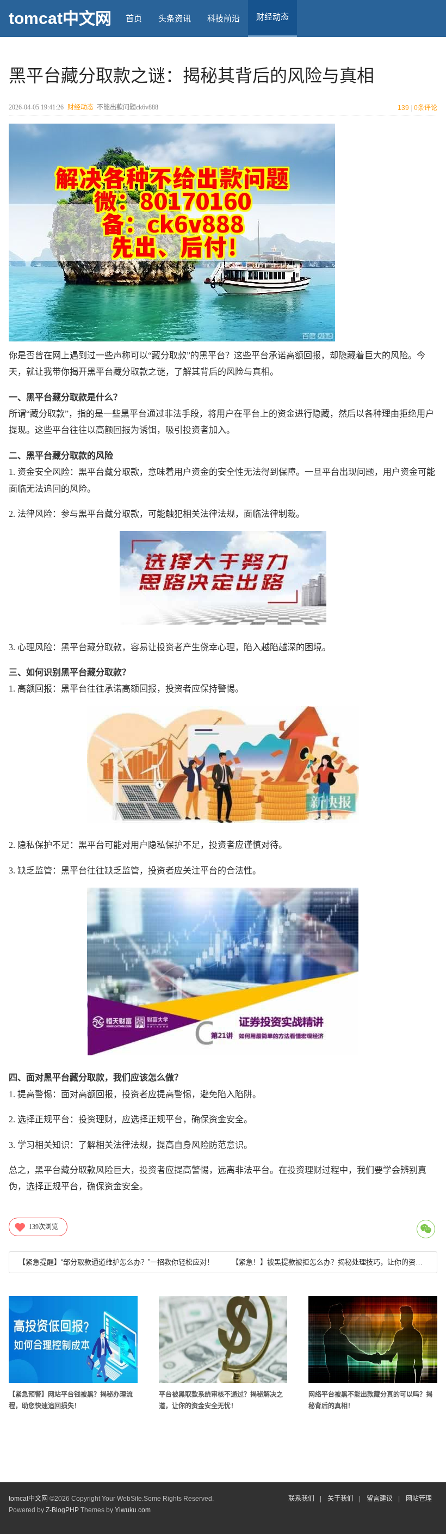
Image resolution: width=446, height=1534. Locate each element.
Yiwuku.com (133, 1510)
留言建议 (380, 1498)
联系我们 (301, 1498)
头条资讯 (174, 18)
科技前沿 (223, 18)
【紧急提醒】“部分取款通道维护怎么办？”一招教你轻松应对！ (116, 1262)
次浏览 (43, 1227)
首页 (134, 18)
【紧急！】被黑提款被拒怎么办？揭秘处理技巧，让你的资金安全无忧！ (330, 1262)
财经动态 (80, 107)
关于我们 (340, 1498)
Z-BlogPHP (62, 1510)
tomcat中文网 (60, 18)
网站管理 (419, 1498)
